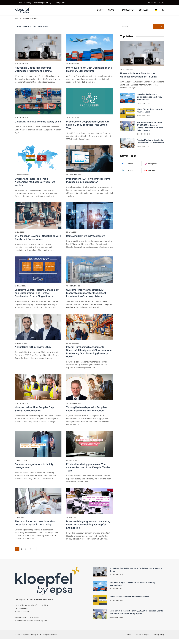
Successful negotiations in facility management (34, 466)
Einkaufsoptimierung (42, 2)
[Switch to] (156, 10)
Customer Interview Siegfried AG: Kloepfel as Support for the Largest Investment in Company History (86, 293)
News (129, 634)
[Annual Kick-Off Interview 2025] (38, 327)
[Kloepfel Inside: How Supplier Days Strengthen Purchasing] (38, 387)
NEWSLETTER (127, 10)
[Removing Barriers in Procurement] (89, 215)
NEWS (111, 10)
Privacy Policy (159, 634)
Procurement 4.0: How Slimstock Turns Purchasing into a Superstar (88, 180)
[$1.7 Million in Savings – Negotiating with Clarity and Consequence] (38, 215)
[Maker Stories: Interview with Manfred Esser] (127, 113)
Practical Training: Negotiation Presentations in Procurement (150, 141)
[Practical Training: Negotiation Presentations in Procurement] (127, 143)
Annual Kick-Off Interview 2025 (33, 347)
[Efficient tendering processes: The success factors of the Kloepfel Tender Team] (89, 444)
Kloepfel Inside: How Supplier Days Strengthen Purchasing (34, 409)
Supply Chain (60, 2)
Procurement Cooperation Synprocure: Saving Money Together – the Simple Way (88, 124)
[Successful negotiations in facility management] (38, 444)
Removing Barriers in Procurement (85, 236)
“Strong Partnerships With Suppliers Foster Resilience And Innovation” (86, 409)
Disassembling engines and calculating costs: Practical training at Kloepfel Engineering (88, 524)
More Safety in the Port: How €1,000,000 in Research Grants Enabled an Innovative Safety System (150, 126)
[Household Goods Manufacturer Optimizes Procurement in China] (38, 47)
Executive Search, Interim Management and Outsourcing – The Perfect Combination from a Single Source (37, 293)
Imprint (147, 634)
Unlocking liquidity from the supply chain (38, 121)
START (100, 10)
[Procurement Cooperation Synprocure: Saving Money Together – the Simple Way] (89, 101)
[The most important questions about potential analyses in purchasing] (38, 501)
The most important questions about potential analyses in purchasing (35, 523)
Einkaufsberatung (24, 2)
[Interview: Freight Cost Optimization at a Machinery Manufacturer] (89, 47)
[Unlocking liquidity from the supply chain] (38, 101)
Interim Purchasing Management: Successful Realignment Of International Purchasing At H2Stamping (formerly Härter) (89, 352)
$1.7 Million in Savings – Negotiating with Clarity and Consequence (38, 237)
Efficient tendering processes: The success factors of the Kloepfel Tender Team (88, 467)
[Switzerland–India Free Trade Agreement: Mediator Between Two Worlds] (38, 158)
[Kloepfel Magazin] (23, 10)
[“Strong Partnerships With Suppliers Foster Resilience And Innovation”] (89, 387)
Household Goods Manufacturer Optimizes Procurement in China (33, 69)
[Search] (163, 2)
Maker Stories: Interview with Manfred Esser (150, 110)
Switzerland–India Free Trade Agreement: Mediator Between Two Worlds (35, 182)
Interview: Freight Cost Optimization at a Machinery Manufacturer (89, 69)
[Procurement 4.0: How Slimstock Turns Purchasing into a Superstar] (89, 158)
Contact (138, 634)
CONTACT (143, 10)
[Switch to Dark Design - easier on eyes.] (163, 10)
